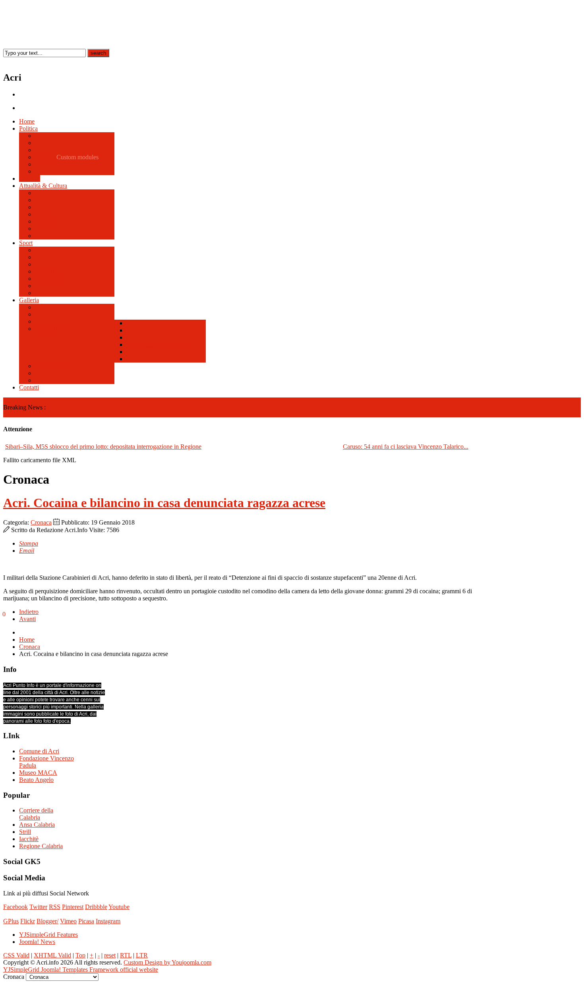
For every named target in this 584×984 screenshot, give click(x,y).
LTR (142, 955)
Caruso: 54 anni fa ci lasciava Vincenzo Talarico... (405, 446)
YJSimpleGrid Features (48, 934)
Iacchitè (29, 838)
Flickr (27, 921)
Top (80, 955)
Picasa (86, 921)
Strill (25, 831)
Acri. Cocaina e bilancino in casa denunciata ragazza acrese (164, 503)
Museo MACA (38, 772)
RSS (54, 906)
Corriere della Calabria (36, 814)
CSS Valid (16, 955)
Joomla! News (37, 941)
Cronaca (41, 522)
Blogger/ (47, 921)
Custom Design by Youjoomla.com (167, 962)
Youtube (119, 906)
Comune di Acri (39, 751)
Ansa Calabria (37, 824)
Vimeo (68, 921)
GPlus (11, 921)
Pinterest (72, 906)
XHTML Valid (52, 955)
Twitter (38, 906)
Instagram (108, 921)
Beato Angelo (36, 779)
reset (110, 955)
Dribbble (96, 906)
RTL (125, 955)
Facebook (15, 906)
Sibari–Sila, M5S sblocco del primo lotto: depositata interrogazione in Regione (103, 446)
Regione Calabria (41, 846)
